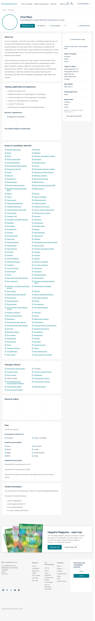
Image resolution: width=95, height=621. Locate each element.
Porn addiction (39, 304)
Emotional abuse (12, 236)
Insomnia (37, 255)
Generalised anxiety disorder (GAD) (45, 242)
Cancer (9, 197)
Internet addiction (13, 258)
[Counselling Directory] (10, 4)
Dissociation (11, 226)
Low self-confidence (41, 265)
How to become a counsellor (48, 587)
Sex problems (11, 335)
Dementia (37, 216)
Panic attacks (11, 291)
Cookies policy (62, 574)
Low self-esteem (12, 268)
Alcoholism (37, 159)
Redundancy (11, 319)
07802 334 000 (84, 26)
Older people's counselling (42, 286)
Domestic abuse (39, 226)
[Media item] (13, 409)
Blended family (39, 182)
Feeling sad (10, 239)
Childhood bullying (40, 203)
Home (4, 10)
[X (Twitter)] (11, 590)
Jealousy (37, 258)
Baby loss (10, 176)
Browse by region (35, 572)
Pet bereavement (12, 301)
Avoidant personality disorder (43, 172)
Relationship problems (41, 319)
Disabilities (10, 223)
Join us (47, 568)
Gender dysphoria (13, 242)
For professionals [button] (49, 563)
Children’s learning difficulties (16, 210)
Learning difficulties (13, 262)
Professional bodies (49, 579)
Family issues (38, 236)
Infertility (10, 255)
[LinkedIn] (19, 590)
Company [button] (60, 563)
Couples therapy (12, 372)
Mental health (11, 271)
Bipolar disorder (12, 182)
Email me (41, 26)
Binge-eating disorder (41, 179)
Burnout (36, 194)
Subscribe (54, 547)
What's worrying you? (42, 4)
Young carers (11, 355)
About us (63, 4)
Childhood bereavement (15, 203)
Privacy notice (61, 581)
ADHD (9, 156)
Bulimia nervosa (39, 189)
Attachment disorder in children (44, 169)
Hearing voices (39, 245)
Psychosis (37, 312)
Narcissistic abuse (40, 275)
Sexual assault (11, 338)
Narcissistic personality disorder (17, 278)
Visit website (55, 26)
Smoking (37, 338)
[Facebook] (3, 590)
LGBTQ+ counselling (41, 262)
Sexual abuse (38, 335)
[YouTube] (15, 590)
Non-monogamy (12, 281)
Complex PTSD (12, 216)
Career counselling (40, 197)
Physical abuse (12, 304)
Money (9, 275)
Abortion (37, 150)
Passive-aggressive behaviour (44, 294)
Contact (60, 571)
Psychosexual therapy (14, 387)
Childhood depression (14, 206)
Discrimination (38, 223)
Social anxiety (11, 342)
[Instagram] (7, 590)
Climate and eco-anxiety (42, 213)
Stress (9, 345)
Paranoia (37, 291)
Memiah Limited (19, 608)
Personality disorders (41, 298)
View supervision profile (74, 116)
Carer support (11, 200)
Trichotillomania (12, 351)
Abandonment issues (14, 150)
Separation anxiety (13, 332)
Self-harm (10, 329)
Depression (37, 219)
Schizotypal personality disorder (17, 325)
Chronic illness (11, 213)
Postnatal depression (41, 307)
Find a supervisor (48, 574)
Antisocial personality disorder (17, 166)
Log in (47, 570)
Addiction (37, 153)
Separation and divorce (41, 329)
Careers (60, 569)
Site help (35, 578)
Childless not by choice (42, 206)
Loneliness (10, 265)
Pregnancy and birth (13, 312)
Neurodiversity (39, 278)
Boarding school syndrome (15, 185)
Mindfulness (38, 375)
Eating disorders (39, 232)
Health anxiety (12, 245)
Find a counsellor (27, 4)
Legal (58, 576)
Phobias (36, 301)
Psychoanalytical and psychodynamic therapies (15, 382)
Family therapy (11, 375)
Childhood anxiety (40, 200)
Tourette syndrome (13, 348)
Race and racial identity (14, 316)
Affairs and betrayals (14, 159)
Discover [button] (54, 4)
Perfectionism (11, 298)
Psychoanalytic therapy (42, 378)
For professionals (84, 4)
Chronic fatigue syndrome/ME (44, 210)
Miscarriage (37, 271)
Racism (36, 316)
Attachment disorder (14, 169)
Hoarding (37, 252)
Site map (35, 580)
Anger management (13, 163)
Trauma (36, 348)
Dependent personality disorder (17, 219)
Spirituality (37, 342)
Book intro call (27, 26)
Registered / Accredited (15, 117)
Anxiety (36, 166)
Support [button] (35, 563)
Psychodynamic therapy (42, 382)
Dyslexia (36, 229)
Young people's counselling (43, 355)
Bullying (9, 194)
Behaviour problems (40, 176)
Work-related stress (40, 351)
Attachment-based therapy (16, 369)
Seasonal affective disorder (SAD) (45, 325)
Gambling (37, 239)
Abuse (9, 153)
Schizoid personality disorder (16, 322)
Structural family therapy (15, 390)
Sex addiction (38, 332)
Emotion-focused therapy (42, 372)
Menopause (38, 268)
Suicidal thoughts (40, 345)
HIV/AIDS (10, 252)
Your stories (36, 575)
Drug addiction (12, 229)
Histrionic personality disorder (44, 249)
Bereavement (11, 179)
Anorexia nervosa (39, 163)
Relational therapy (40, 387)
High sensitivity (12, 249)
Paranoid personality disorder (16, 294)
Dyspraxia (10, 232)
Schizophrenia (38, 322)
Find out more (71, 547)
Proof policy (49, 582)
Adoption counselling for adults (44, 156)
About (59, 566)
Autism (9, 172)
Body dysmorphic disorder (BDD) (45, 185)
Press (58, 579)
